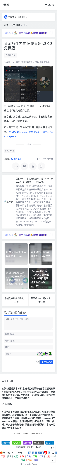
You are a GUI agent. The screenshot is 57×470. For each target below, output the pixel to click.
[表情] (37, 362)
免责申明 (27, 442)
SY (39, 446)
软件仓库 (16, 24)
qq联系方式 (38, 442)
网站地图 (16, 442)
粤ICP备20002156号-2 (13, 452)
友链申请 (6, 442)
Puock (34, 464)
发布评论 (47, 361)
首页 (6, 24)
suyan (47, 178)
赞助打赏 (50, 442)
